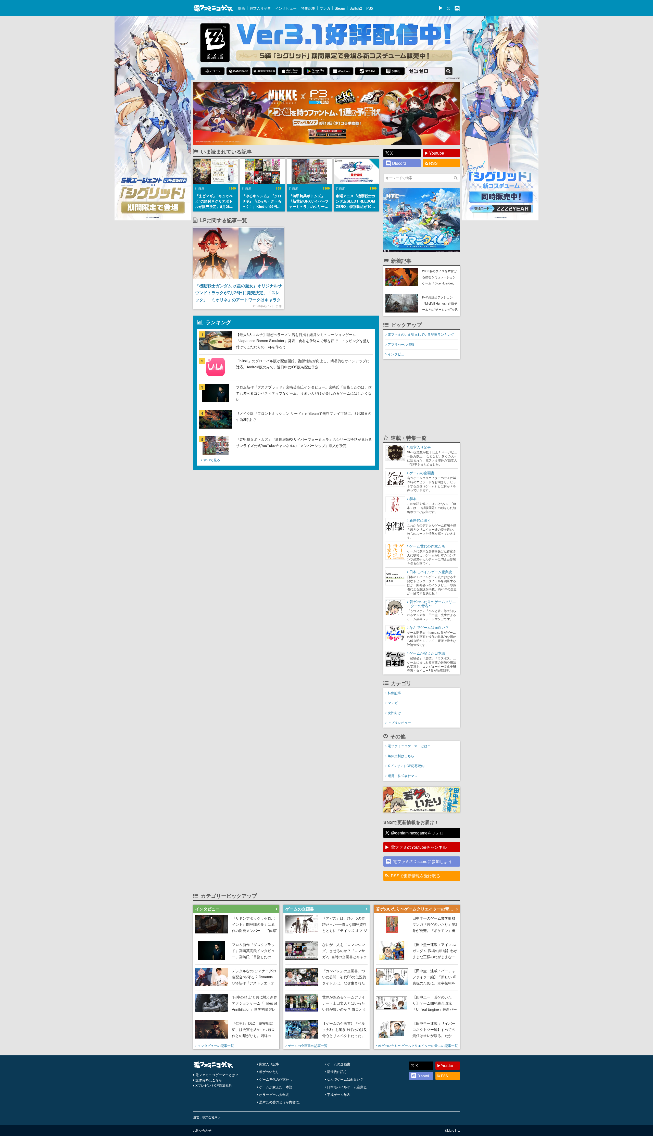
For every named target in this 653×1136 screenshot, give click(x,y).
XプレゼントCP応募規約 (406, 765)
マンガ (325, 8)
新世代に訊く (337, 1071)
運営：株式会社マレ (403, 775)
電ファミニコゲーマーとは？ (409, 745)
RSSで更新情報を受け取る (415, 876)
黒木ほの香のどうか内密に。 (280, 1102)
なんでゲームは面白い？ (345, 1079)
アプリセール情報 (401, 344)
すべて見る (212, 459)
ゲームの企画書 (338, 1064)
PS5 (369, 8)
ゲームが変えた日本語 (275, 1086)
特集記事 (308, 8)
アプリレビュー (399, 722)
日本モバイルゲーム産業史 (347, 1086)
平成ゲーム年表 (338, 1094)
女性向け (394, 712)
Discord (399, 163)
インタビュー (286, 8)
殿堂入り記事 (260, 8)
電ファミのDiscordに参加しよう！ (424, 861)
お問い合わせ (202, 1130)
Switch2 (355, 8)
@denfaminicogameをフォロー (419, 833)
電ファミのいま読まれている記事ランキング (421, 334)
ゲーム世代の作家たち (275, 1079)
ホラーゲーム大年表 (274, 1094)
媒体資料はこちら (401, 755)
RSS (433, 163)
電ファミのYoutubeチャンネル (419, 847)
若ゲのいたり (269, 1071)
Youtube (436, 153)
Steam (340, 8)
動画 (241, 8)
